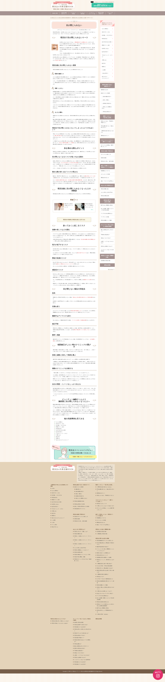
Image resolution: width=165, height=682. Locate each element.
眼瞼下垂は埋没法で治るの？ (103, 546)
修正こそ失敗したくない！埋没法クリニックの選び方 (107, 166)
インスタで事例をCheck (158, 672)
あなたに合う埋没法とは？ (107, 185)
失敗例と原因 (55, 13)
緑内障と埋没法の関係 (78, 622)
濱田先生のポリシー (105, 135)
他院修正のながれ (104, 89)
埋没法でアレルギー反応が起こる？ (81, 633)
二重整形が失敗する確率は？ (103, 574)
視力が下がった (55, 526)
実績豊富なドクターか (105, 170)
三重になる (58, 435)
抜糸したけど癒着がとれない (107, 107)
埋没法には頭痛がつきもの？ (107, 246)
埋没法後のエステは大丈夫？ (80, 661)
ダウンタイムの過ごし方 (106, 154)
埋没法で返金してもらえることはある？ (60, 623)
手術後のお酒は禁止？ (105, 234)
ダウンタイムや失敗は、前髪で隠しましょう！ (107, 146)
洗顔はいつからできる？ (106, 238)
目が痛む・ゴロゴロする (61, 425)
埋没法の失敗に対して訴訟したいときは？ (60, 621)
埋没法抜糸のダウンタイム (79, 508)
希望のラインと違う (60, 426)
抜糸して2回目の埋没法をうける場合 (81, 506)
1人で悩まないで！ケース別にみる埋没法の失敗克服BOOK (104, 2)
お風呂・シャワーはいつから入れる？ (107, 242)
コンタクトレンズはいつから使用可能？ (107, 250)
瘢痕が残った (78, 489)
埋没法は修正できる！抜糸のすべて (107, 85)
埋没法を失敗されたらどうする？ (58, 618)
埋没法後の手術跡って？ (79, 637)
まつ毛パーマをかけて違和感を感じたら (105, 578)
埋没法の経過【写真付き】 (101, 13)
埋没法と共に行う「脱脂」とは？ (81, 531)
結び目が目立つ (59, 431)
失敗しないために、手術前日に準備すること (107, 122)
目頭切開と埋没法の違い (106, 260)
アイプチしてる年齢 (105, 216)
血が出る (58, 436)
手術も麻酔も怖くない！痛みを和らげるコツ (107, 126)
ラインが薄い (54, 524)
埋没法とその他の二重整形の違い (107, 256)
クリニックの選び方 (110, 13)
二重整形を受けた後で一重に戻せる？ (104, 563)
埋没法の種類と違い (105, 188)
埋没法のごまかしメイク (102, 503)
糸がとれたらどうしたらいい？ (62, 439)
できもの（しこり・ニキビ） (62, 433)
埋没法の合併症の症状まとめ (103, 601)
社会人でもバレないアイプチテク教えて (105, 593)
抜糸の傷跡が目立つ (107, 96)
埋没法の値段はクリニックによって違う (82, 554)
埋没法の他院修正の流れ (79, 501)
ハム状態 (103, 69)
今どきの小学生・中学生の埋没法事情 (104, 565)
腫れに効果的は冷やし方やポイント (107, 230)
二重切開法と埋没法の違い (102, 533)
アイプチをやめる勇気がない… (107, 213)
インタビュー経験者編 (82, 13)
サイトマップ (110, 269)
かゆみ (53, 488)
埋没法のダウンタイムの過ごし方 (81, 516)
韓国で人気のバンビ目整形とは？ (103, 552)
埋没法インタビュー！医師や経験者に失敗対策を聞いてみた (102, 5)
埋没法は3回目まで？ (107, 111)
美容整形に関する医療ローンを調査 (104, 557)
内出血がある (58, 428)
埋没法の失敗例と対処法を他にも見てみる (74, 219)
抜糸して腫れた (79, 493)
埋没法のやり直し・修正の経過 (107, 161)
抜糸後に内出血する (107, 103)
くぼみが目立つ (105, 73)
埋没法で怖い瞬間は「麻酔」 (80, 556)
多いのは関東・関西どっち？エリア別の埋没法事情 (107, 209)
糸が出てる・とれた (60, 423)
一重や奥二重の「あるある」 (103, 614)
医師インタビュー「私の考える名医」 (107, 117)
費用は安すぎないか (105, 177)
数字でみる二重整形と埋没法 (107, 205)
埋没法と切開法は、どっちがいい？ (81, 550)
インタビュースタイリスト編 (92, 13)
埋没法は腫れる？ (78, 643)
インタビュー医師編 (73, 13)
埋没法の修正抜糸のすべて (64, 13)
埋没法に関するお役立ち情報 (107, 201)
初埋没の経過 (103, 157)
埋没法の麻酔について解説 (106, 220)
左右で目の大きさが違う (61, 430)
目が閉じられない (105, 48)
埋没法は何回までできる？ (79, 635)
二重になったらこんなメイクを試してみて (105, 505)
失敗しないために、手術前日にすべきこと (105, 495)
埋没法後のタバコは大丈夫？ (80, 626)
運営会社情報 (107, 265)
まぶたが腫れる (59, 422)
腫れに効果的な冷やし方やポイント (81, 646)
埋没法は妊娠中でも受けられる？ (81, 624)
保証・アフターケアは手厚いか (107, 181)
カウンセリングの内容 (105, 174)
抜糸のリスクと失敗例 (105, 93)
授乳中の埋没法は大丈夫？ (79, 648)
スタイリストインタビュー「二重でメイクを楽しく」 (107, 141)
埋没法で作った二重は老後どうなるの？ (105, 568)
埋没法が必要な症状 (105, 195)
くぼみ (53, 522)
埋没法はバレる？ (100, 576)
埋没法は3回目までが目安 (79, 504)
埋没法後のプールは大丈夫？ (80, 664)
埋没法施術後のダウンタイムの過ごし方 (105, 540)
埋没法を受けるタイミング (102, 555)
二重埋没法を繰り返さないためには (107, 131)
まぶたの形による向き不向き (107, 192)
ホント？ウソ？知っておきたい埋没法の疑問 (107, 225)
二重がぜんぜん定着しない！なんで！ (104, 591)
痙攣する (58, 438)
